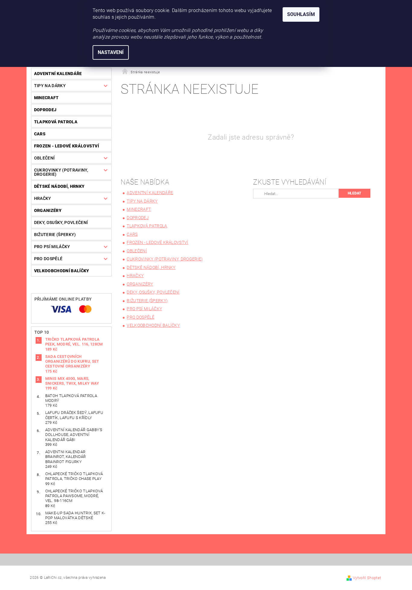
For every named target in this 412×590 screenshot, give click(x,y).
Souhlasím (301, 14)
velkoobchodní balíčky (61, 270)
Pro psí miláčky (52, 246)
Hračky (42, 198)
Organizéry (48, 210)
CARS (40, 133)
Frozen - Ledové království (66, 146)
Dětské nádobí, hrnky (59, 186)
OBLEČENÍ (44, 158)
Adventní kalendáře (58, 73)
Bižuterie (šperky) (55, 234)
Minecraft (46, 97)
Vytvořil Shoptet (367, 578)
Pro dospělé (48, 258)
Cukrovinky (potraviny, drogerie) (61, 172)
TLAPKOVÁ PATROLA (56, 121)
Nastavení (111, 52)
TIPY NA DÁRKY (50, 85)
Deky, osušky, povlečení (61, 222)
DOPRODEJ (45, 109)
